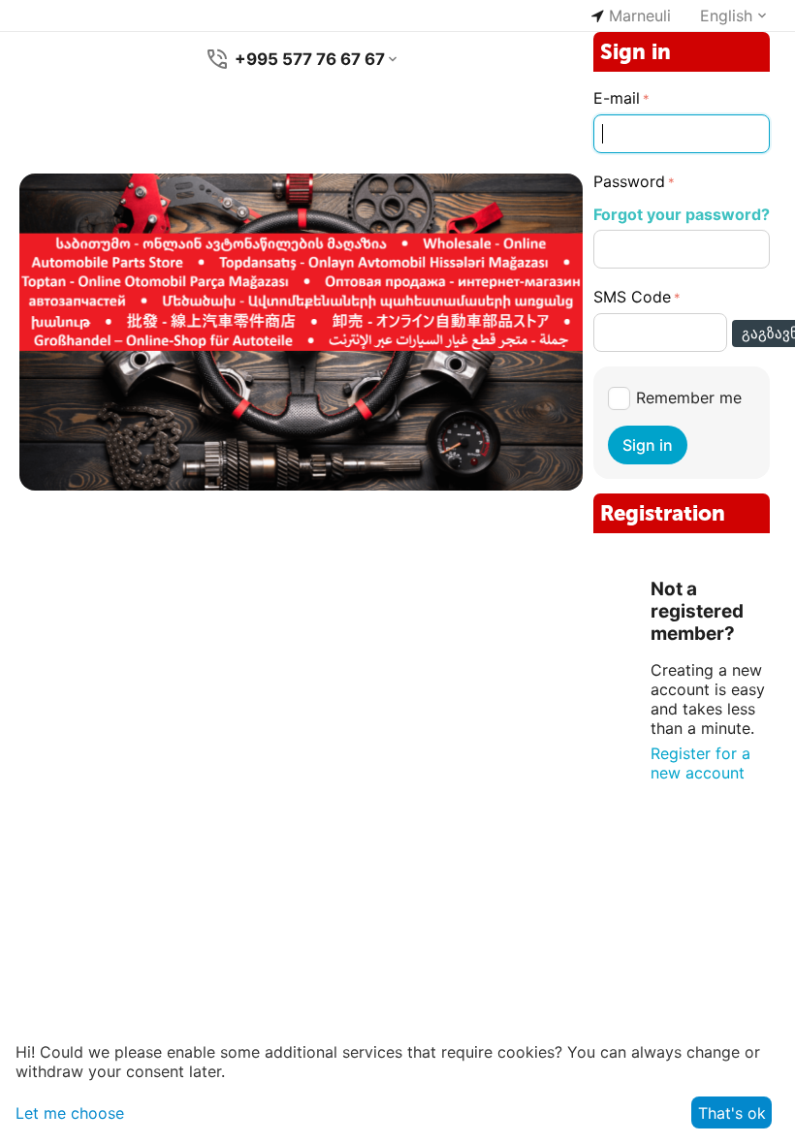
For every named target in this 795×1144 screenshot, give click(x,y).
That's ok (732, 1113)
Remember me (689, 397)
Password (629, 181)
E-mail (616, 98)
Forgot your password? (681, 214)
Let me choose (70, 1113)
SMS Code (632, 296)
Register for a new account (700, 763)
